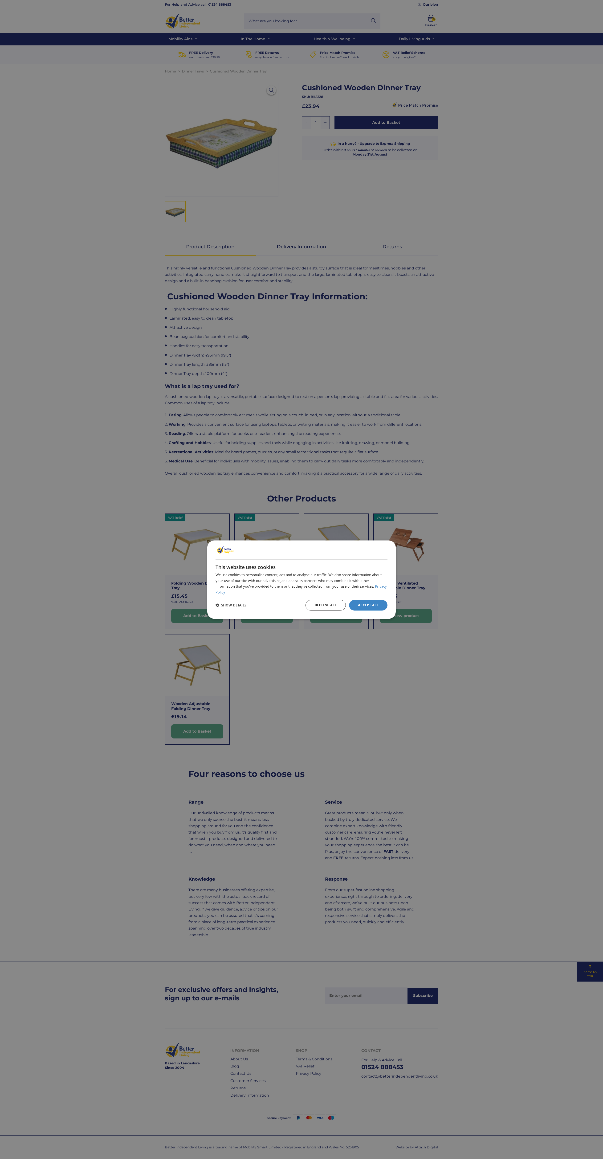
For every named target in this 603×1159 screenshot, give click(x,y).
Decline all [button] (326, 605)
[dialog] (301, 579)
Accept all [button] (368, 605)
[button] (231, 605)
